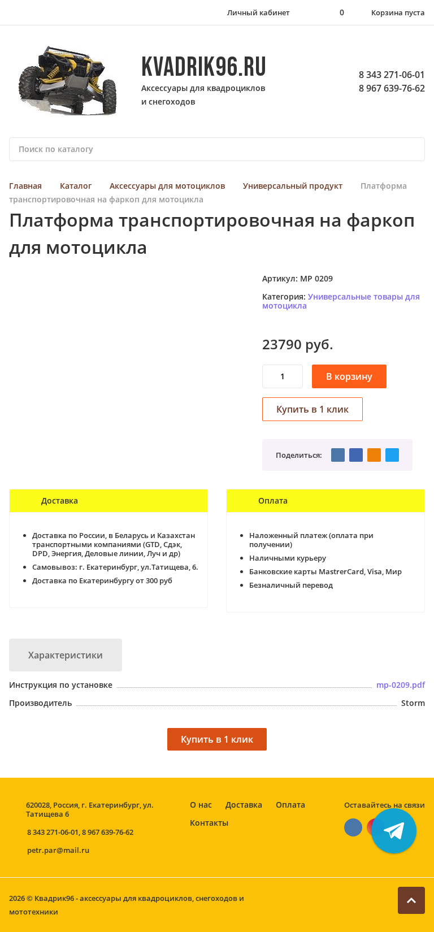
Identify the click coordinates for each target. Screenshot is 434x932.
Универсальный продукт (292, 185)
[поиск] (411, 149)
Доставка (243, 804)
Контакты (209, 822)
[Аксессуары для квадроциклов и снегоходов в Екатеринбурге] (68, 81)
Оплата (290, 804)
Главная (25, 185)
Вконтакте (353, 827)
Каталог (76, 185)
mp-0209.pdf (400, 684)
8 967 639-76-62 (392, 88)
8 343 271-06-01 (392, 74)
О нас (201, 804)
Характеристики (65, 655)
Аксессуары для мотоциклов (167, 185)
